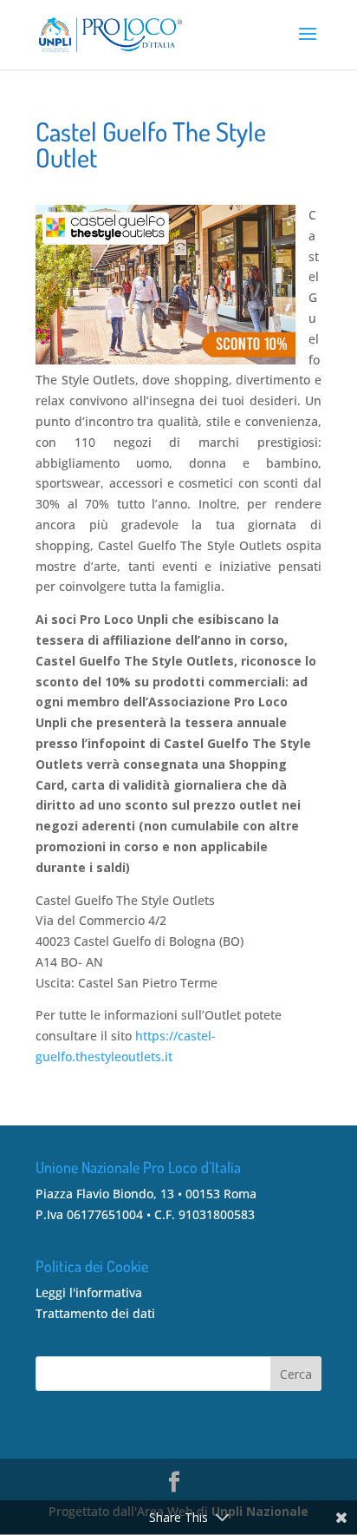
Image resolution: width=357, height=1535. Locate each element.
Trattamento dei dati (95, 1313)
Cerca (296, 1374)
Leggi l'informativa (89, 1292)
